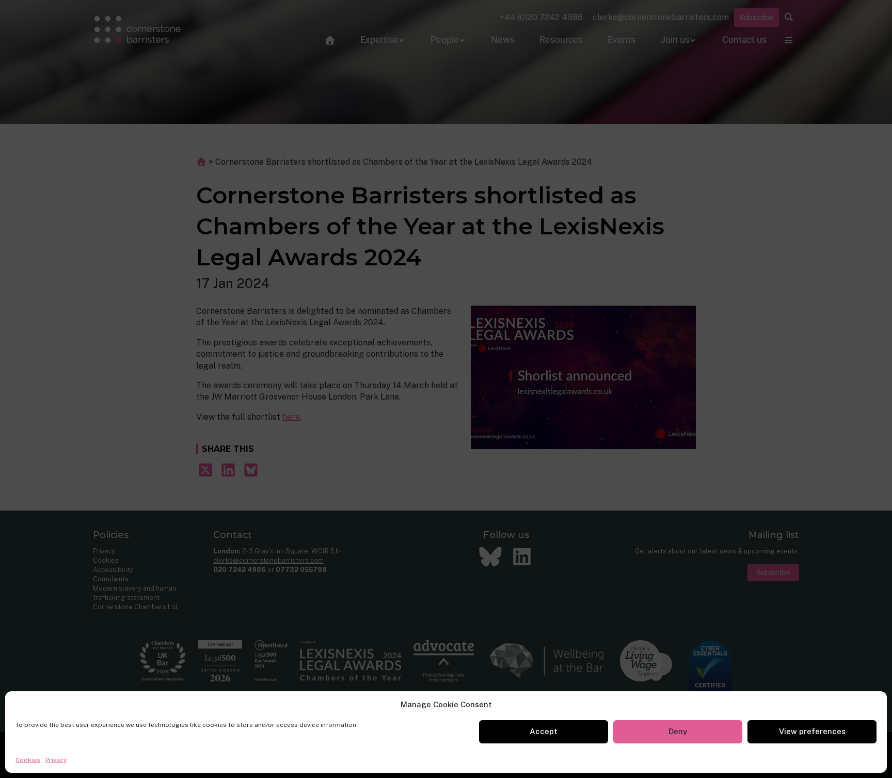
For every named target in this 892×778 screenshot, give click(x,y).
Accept (544, 731)
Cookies (27, 760)
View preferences (812, 731)
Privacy (56, 760)
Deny (677, 731)
